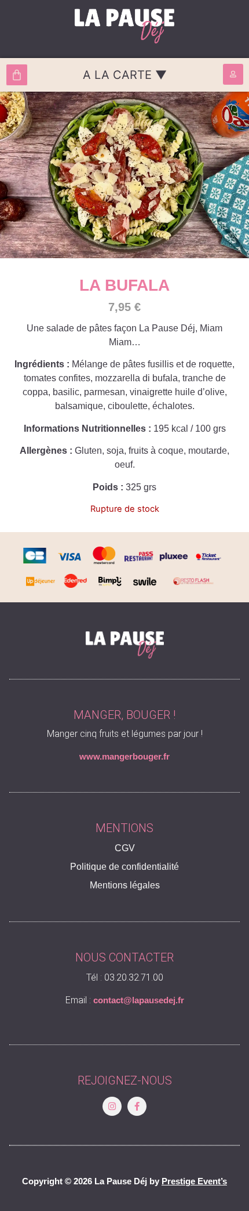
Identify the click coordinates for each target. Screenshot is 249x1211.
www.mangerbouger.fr (124, 756)
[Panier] (17, 75)
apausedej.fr (159, 1000)
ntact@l (118, 1000)
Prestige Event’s (194, 1181)
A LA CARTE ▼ (125, 75)
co (98, 1000)
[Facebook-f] (137, 1106)
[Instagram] (112, 1106)
